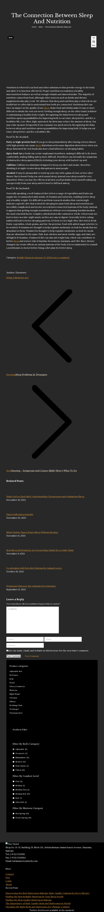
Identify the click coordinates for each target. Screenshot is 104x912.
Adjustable (21, 749)
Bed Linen (14, 675)
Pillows (13, 701)
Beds (11, 38)
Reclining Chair (16, 705)
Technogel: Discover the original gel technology (31, 586)
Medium (20, 785)
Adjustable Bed (16, 671)
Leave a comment (60, 257)
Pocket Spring (23, 818)
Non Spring (22, 813)
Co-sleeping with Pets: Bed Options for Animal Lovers (34, 568)
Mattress (13, 690)
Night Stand (15, 694)
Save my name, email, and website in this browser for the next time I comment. (48, 650)
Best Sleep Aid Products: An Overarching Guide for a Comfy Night (40, 550)
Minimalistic (22, 757)
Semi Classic (22, 766)
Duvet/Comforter (17, 686)
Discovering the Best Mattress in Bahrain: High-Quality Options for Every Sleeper (48, 893)
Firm (18, 781)
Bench (12, 683)
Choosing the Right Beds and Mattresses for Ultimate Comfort (38, 906)
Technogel (14, 709)
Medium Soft (22, 794)
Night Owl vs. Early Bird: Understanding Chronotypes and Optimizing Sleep (45, 496)
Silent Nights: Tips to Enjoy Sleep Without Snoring (32, 532)
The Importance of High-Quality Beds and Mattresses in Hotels (38, 903)
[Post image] (13, 493)
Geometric (21, 753)
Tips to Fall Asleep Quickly (19, 514)
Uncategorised (16, 713)
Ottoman (13, 698)
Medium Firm (22, 790)
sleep (46, 108)
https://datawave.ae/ (17, 277)
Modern (20, 762)
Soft (18, 798)
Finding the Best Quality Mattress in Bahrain (28, 900)
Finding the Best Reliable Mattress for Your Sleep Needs (34, 896)
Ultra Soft (21, 802)
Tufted (20, 770)
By (28, 257)
